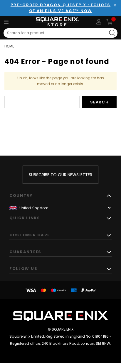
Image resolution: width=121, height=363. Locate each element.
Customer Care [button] (29, 235)
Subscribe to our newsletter (60, 175)
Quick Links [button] (24, 218)
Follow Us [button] (23, 268)
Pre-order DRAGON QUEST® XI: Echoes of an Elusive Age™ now (60, 8)
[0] (109, 21)
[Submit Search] (112, 33)
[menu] (6, 22)
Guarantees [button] (25, 252)
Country (21, 195)
